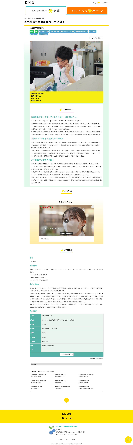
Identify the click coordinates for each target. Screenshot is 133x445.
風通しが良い (92, 31)
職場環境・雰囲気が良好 (82, 31)
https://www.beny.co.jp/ (48, 345)
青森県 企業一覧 (31, 18)
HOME (25, 18)
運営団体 (60, 439)
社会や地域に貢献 (55, 31)
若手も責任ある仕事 (44, 31)
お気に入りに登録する (96, 38)
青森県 (31, 31)
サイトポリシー (70, 439)
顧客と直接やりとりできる (67, 31)
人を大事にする (34, 34)
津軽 (36, 31)
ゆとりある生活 (43, 34)
